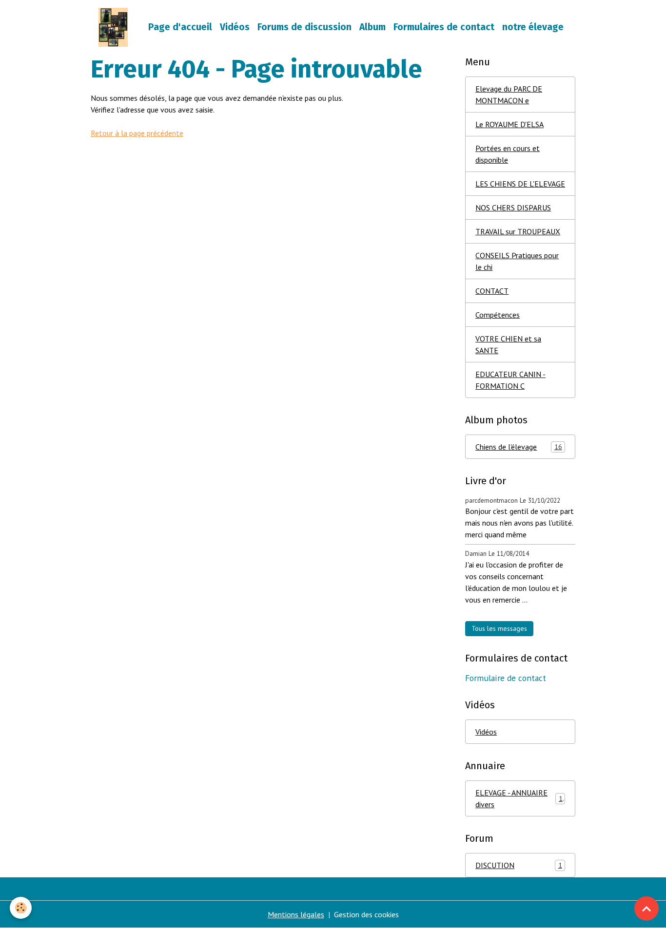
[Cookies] (21, 908)
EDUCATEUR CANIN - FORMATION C (510, 380)
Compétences (497, 315)
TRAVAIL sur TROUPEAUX (517, 231)
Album (372, 27)
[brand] (115, 27)
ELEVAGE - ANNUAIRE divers (519, 798)
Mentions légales (296, 914)
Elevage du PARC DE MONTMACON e (508, 94)
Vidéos (235, 27)
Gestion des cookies (366, 914)
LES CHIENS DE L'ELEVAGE (520, 184)
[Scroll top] (646, 908)
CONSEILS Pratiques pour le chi (517, 261)
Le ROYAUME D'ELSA (509, 124)
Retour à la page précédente (137, 133)
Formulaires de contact (443, 27)
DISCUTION (518, 865)
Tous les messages (499, 628)
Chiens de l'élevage (518, 447)
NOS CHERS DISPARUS (513, 207)
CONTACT (492, 291)
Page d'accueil (180, 27)
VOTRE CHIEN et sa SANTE (508, 344)
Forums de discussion (304, 27)
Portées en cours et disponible (507, 154)
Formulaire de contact (505, 677)
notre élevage (533, 27)
